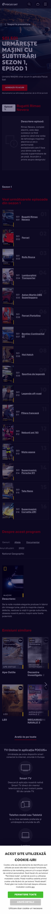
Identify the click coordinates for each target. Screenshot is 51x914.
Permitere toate (26, 894)
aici (32, 887)
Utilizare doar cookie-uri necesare (25, 908)
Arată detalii (25, 902)
